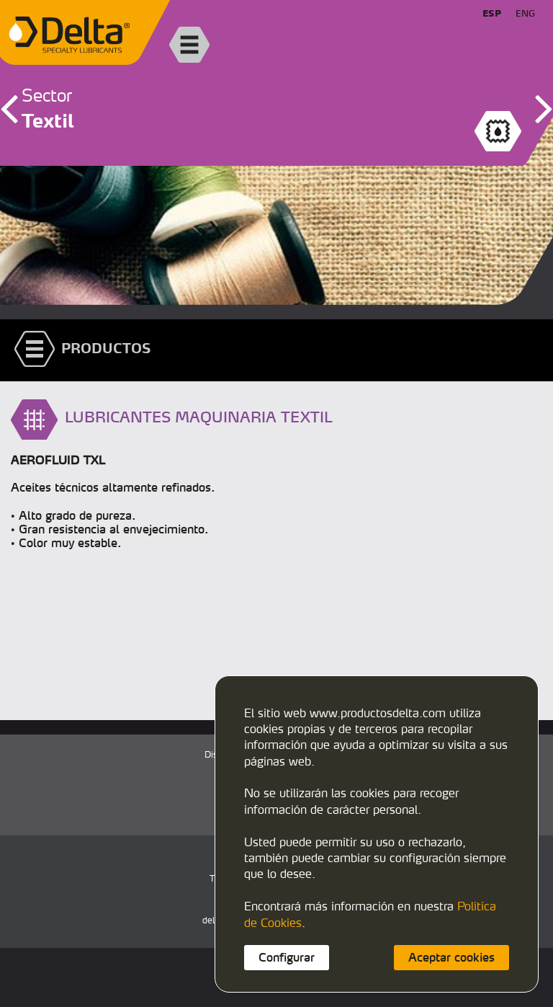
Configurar (286, 957)
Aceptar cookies (451, 957)
